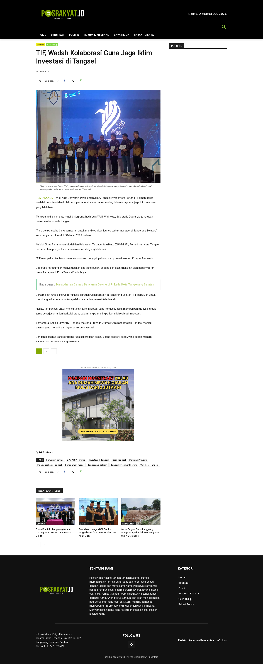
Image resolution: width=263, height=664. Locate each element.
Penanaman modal (74, 464)
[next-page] (44, 544)
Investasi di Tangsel (99, 459)
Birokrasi (40, 44)
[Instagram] (131, 644)
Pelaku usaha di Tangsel (49, 464)
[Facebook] (64, 80)
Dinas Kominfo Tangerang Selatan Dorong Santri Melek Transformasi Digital (53, 532)
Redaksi (182, 640)
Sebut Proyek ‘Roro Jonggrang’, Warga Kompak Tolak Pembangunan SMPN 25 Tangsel (140, 532)
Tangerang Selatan (97, 464)
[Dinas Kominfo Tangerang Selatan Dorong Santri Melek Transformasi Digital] (55, 511)
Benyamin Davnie (55, 459)
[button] (131, 27)
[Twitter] (72, 80)
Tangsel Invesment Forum (124, 464)
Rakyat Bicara (128, 524)
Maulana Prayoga (138, 459)
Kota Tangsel (119, 459)
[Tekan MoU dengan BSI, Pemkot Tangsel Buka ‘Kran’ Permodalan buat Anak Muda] (98, 511)
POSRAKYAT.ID (44, 197)
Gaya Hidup (52, 44)
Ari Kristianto (46, 452)
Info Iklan (222, 640)
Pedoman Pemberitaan (202, 640)
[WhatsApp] (80, 80)
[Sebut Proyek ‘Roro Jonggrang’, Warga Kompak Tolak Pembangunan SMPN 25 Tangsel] (140, 511)
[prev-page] (38, 544)
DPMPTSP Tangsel (76, 459)
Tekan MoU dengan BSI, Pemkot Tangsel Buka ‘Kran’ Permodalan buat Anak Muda (98, 532)
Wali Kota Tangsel (149, 464)
